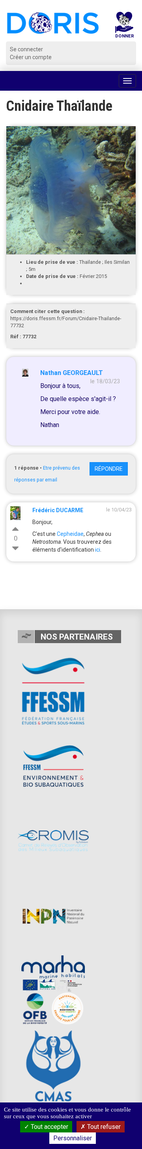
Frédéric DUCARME (57, 510)
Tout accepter (48, 1126)
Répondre (109, 469)
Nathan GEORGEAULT (71, 373)
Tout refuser (103, 1126)
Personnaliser (72, 1138)
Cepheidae (70, 534)
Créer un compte (31, 57)
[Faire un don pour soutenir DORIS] (124, 26)
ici (97, 550)
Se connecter (26, 49)
